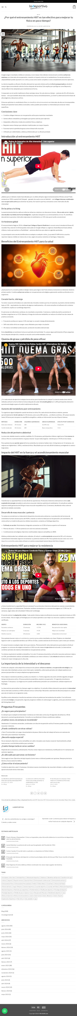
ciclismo (4, 880)
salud (31, 896)
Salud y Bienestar (47, 896)
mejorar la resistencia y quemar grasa (27, 638)
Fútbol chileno (41, 883)
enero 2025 (5, 965)
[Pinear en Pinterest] (45, 793)
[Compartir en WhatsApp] (31, 793)
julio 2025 (4, 955)
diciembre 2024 (6, 969)
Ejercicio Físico (29, 880)
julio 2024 (4, 980)
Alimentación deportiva (33, 877)
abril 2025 (4, 958)
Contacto (44, 1010)
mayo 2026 (5, 936)
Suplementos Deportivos (8, 899)
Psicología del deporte (60, 890)
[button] (2, 7)
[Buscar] (5, 7)
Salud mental (37, 896)
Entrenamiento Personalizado (23, 883)
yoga (35, 899)
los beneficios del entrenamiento (38, 102)
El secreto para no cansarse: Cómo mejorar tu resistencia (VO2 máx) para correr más (60, 780)
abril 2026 (4, 940)
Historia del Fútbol (60, 883)
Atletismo (43, 877)
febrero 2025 (5, 962)
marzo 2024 (5, 987)
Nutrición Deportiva (7, 890)
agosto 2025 (5, 951)
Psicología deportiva (7, 893)
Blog (38, 14)
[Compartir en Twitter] (38, 793)
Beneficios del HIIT (32, 800)
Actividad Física (21, 877)
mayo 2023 (5, 994)
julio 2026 (4, 929)
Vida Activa (20, 899)
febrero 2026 (5, 947)
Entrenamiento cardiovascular (42, 880)
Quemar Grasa (29, 893)
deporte (10, 880)
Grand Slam (50, 883)
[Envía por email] (41, 793)
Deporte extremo (18, 880)
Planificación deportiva (47, 890)
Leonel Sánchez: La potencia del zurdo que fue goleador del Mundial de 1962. (30, 845)
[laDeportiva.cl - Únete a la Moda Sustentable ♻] (38, 7)
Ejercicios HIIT (42, 800)
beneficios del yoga (67, 877)
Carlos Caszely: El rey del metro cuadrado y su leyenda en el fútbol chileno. (30, 851)
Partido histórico (34, 890)
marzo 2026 (5, 944)
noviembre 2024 (6, 973)
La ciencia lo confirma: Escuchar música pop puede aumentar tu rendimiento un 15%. (35, 780)
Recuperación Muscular (40, 893)
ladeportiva (46, 26)
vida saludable (28, 899)
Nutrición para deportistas (21, 890)
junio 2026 (4, 933)
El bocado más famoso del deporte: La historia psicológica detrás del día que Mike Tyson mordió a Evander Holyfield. (40, 858)
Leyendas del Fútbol (53, 886)
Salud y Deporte (58, 896)
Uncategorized (6, 915)
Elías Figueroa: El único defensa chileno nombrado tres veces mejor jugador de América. (34, 865)
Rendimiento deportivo (55, 893)
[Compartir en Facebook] (35, 793)
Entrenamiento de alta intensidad (55, 800)
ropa (63, 893)
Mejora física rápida (70, 800)
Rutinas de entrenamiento (21, 896)
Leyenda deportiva (41, 886)
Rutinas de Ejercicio (7, 896)
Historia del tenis (6, 886)
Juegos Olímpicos (17, 886)
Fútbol (34, 883)
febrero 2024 (5, 991)
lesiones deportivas (29, 886)
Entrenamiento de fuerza (59, 880)
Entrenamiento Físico (7, 883)
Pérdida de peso (18, 893)
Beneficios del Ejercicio (54, 877)
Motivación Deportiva (66, 886)
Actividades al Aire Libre (8, 877)
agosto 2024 (5, 976)
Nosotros (32, 1010)
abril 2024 (4, 983)
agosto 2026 (5, 926)
